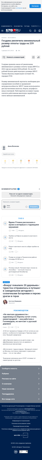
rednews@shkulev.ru (29, 409)
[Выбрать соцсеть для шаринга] (38, 57)
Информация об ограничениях (21, 420)
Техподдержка (8, 394)
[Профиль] (39, 30)
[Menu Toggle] (2, 30)
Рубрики (5, 374)
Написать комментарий (15, 57)
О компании (7, 384)
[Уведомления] (35, 30)
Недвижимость (6, 26)
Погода (27, 26)
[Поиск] (30, 30)
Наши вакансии (8, 389)
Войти (8, 207)
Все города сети (8, 399)
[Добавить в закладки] (33, 57)
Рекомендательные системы (21, 426)
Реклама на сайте (9, 379)
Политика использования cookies (21, 423)
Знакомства (18, 26)
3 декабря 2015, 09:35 (8, 50)
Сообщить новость (9, 369)
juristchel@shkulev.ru (21, 411)
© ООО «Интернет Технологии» (21, 447)
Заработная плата (8, 154)
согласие (19, 8)
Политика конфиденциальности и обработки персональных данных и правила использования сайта (21, 429)
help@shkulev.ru (25, 413)
